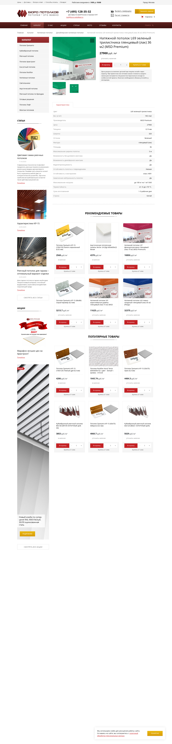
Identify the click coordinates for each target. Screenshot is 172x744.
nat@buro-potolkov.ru (74, 17)
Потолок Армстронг (27, 61)
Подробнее (21, 183)
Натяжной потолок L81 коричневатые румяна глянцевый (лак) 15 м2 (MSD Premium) (101, 303)
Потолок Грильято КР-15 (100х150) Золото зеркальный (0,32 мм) (68, 247)
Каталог (37, 25)
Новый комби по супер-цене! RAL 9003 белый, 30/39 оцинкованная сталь (30, 521)
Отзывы (102, 25)
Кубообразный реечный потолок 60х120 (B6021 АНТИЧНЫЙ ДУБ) (137, 425)
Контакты (116, 25)
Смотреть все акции (33, 547)
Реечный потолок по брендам (32, 94)
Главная (23, 25)
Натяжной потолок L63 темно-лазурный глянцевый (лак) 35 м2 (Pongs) (137, 302)
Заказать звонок (146, 11)
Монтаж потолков (27, 110)
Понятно (155, 733)
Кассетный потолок (27, 67)
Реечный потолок (27, 56)
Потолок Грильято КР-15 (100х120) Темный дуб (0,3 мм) (68, 369)
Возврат (63, 2)
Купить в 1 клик (139, 65)
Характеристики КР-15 (28, 223)
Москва (151, 2)
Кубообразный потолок (29, 51)
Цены (19, 2)
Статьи (76, 25)
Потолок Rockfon (26, 72)
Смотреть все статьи (33, 298)
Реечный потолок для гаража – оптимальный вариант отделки (33, 272)
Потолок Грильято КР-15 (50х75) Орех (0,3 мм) (137, 369)
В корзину (106, 65)
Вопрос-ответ (38, 2)
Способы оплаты (52, 2)
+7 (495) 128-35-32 (78, 11)
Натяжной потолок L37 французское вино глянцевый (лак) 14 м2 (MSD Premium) (136, 247)
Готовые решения (27, 99)
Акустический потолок (29, 88)
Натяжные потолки (27, 78)
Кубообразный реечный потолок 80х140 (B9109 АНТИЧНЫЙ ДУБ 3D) (69, 426)
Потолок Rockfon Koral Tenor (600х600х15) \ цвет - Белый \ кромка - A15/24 (101, 370)
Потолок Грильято (27, 45)
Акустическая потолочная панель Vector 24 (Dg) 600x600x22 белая (103, 247)
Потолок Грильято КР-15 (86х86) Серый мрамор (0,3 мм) (68, 301)
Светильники (25, 83)
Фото (89, 25)
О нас (50, 25)
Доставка (27, 2)
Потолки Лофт (25, 105)
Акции (63, 25)
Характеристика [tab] (62, 105)
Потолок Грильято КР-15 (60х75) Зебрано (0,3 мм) (102, 425)
